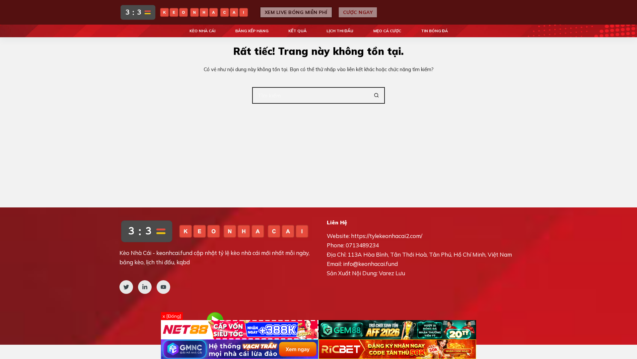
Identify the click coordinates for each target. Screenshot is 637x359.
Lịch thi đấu (339, 30)
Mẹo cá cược (387, 30)
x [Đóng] (172, 316)
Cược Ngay (358, 12)
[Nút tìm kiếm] (376, 95)
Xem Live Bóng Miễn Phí (296, 12)
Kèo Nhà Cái (202, 30)
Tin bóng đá (434, 30)
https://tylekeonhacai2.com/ (386, 235)
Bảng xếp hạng (251, 30)
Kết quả (297, 30)
